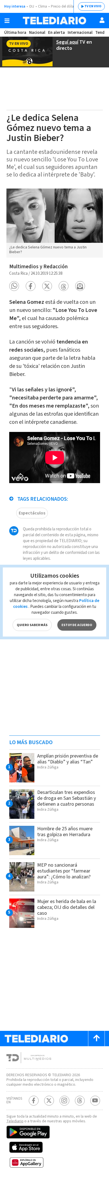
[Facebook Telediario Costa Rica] (34, 1101)
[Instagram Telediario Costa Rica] (64, 1101)
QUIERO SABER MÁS (32, 625)
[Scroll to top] (96, 1038)
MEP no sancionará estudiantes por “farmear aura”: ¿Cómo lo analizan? (64, 871)
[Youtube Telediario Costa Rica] (95, 1101)
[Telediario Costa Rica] (54, 20)
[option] (54, 223)
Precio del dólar (63, 6)
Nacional (37, 33)
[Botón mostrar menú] (7, 20)
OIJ (31, 6)
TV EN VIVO (92, 6)
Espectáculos (32, 513)
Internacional (80, 33)
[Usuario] (102, 20)
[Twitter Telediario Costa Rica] (49, 1101)
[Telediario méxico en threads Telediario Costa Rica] (80, 1101)
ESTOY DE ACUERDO (76, 625)
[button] (14, 286)
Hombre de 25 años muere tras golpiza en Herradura (65, 831)
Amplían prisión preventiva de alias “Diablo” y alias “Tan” (67, 758)
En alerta (56, 33)
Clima (42, 6)
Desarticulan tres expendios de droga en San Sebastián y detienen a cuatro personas (66, 798)
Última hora (15, 33)
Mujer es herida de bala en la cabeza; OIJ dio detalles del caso (66, 907)
